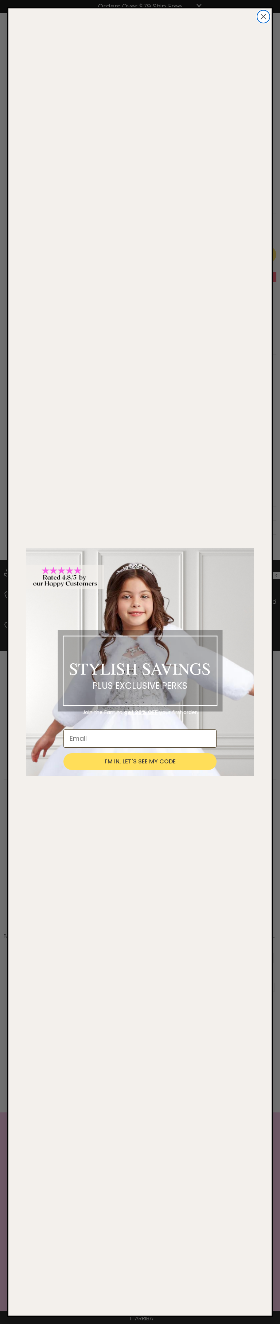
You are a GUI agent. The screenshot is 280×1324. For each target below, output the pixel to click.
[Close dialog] (263, 16)
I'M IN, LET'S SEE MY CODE (140, 761)
